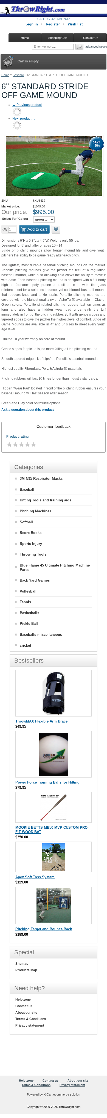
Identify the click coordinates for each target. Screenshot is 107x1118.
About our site (26, 1013)
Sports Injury (31, 544)
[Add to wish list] (56, 229)
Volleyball (28, 591)
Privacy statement (29, 1025)
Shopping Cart (57, 37)
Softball (26, 522)
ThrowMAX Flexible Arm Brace (41, 721)
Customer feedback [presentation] (53, 426)
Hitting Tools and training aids (45, 500)
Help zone (23, 999)
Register (53, 24)
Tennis (25, 602)
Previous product (27, 105)
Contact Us (90, 37)
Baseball (18, 75)
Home (5, 75)
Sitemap (21, 964)
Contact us (23, 1006)
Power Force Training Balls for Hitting (47, 782)
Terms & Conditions (30, 1019)
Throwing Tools (33, 554)
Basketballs (29, 613)
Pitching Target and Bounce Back (43, 929)
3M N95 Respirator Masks (41, 478)
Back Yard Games (35, 580)
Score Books (30, 533)
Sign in (32, 24)
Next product (23, 118)
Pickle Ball (29, 624)
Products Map (26, 970)
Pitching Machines (35, 511)
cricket (25, 645)
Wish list (75, 24)
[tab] (53, 426)
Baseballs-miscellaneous (41, 634)
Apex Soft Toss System (35, 877)
